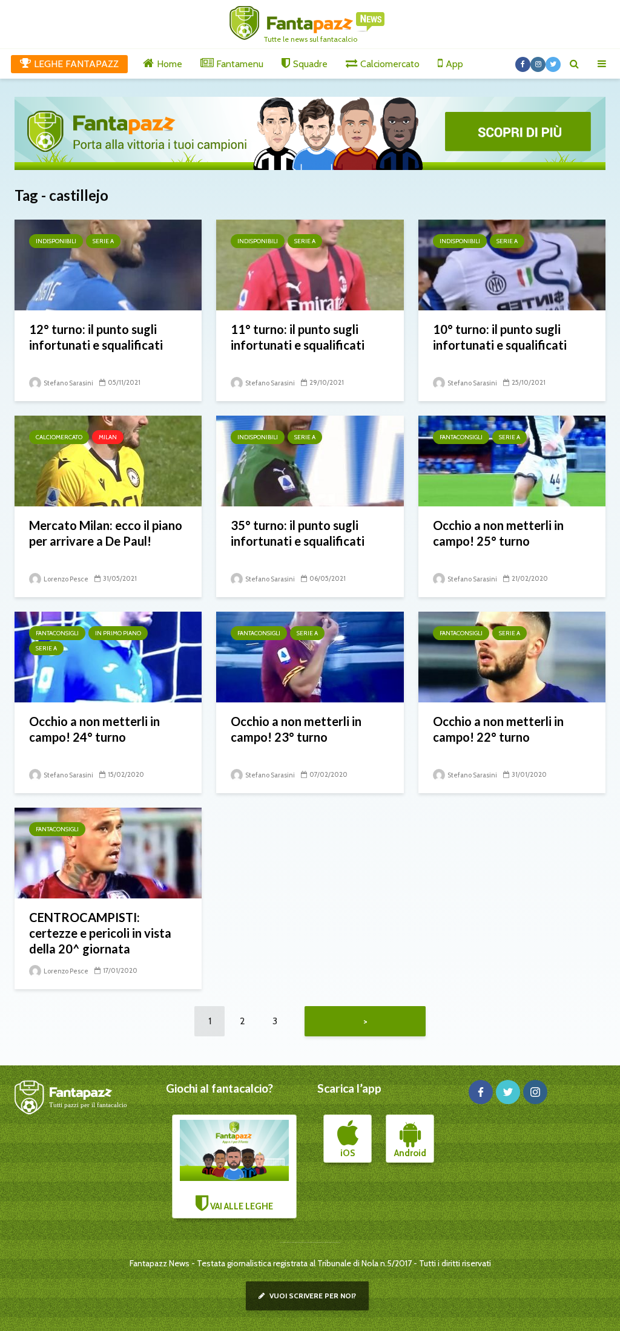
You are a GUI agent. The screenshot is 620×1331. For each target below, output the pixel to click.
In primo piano (118, 633)
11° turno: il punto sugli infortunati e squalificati (297, 337)
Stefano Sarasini (67, 383)
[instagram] (535, 1092)
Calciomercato (59, 437)
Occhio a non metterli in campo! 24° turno (94, 729)
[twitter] (508, 1092)
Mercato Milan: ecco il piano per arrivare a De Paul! (105, 533)
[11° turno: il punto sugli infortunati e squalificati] (309, 264)
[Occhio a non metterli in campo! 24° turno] (108, 656)
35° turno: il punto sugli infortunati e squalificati (297, 533)
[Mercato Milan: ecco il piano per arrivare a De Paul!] (108, 460)
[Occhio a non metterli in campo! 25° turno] (511, 460)
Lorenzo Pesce (65, 579)
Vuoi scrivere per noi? (312, 1295)
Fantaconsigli (461, 437)
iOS (347, 1153)
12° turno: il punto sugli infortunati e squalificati (96, 337)
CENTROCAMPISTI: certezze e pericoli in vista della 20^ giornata (100, 933)
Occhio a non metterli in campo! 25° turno (498, 533)
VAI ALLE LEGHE (240, 1206)
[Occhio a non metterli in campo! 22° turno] (511, 656)
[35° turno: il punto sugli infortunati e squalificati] (309, 460)
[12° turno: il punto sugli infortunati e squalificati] (108, 264)
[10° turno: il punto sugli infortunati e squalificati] (511, 264)
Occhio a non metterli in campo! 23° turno (296, 729)
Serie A (103, 241)
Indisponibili (56, 241)
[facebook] (481, 1092)
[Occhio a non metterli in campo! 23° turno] (309, 656)
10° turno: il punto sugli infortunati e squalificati (500, 337)
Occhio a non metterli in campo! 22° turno (498, 729)
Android (410, 1153)
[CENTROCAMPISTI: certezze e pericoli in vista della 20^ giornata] (108, 852)
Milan (108, 437)
